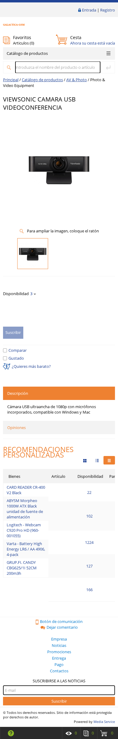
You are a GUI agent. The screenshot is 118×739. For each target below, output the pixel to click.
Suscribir (59, 701)
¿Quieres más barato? (31, 366)
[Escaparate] (85, 460)
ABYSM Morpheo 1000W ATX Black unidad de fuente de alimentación (25, 509)
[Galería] (97, 460)
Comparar (17, 350)
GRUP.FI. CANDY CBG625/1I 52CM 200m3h (22, 568)
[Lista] (109, 460)
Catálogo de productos (27, 53)
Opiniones (16, 427)
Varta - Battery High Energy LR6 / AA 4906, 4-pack (26, 549)
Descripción (17, 393)
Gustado (16, 358)
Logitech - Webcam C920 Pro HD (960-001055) (24, 530)
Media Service (104, 721)
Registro (107, 10)
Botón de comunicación (61, 621)
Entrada (89, 10)
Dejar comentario (62, 627)
